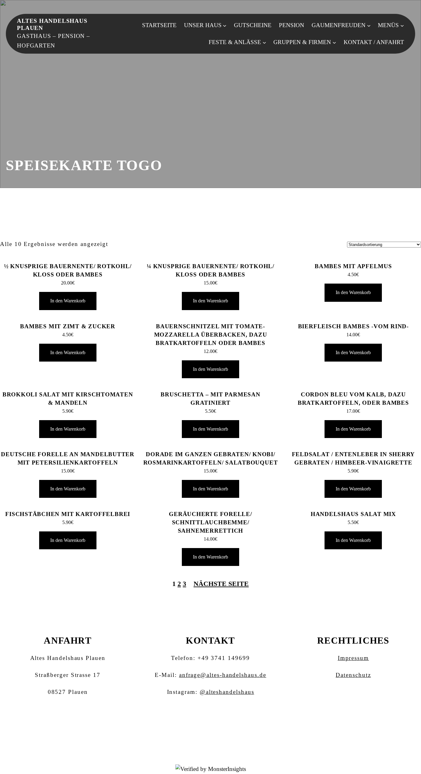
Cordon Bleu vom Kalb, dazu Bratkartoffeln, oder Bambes (353, 398)
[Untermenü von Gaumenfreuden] (369, 25)
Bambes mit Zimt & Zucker (67, 326)
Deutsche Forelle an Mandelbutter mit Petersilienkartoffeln (67, 458)
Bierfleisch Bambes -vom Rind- (353, 326)
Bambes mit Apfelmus (353, 266)
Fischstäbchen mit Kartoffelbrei (67, 514)
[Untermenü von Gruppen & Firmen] (334, 42)
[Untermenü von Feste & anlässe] (264, 42)
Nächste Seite (221, 584)
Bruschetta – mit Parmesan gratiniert (210, 398)
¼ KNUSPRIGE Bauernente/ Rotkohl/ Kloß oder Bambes (210, 270)
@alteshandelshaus (227, 692)
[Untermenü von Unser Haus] (225, 25)
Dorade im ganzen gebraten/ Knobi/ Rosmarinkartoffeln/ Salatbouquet (210, 458)
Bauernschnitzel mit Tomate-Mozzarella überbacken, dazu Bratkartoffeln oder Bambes (210, 334)
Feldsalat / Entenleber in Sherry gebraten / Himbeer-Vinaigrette (353, 458)
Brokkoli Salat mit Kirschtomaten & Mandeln (67, 398)
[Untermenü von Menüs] (402, 25)
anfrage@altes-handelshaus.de (222, 675)
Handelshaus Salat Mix (353, 514)
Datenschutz (353, 675)
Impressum (353, 658)
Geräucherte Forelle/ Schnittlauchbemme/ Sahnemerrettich (210, 522)
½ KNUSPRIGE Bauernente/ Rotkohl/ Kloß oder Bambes (68, 270)
